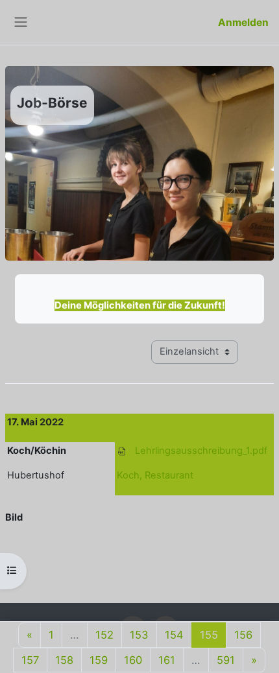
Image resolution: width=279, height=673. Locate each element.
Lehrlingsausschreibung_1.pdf (201, 450)
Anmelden (243, 22)
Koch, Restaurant (155, 475)
